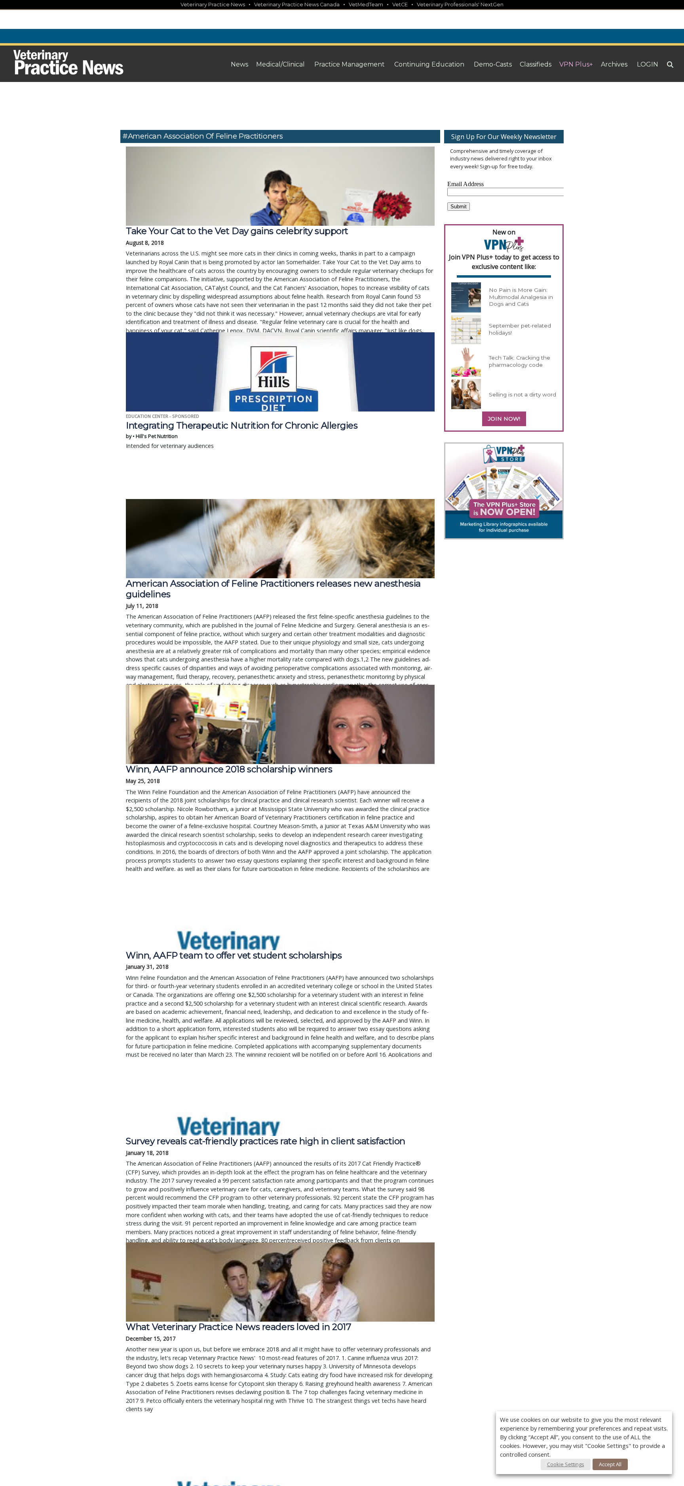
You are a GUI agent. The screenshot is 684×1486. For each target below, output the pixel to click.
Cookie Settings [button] (565, 1464)
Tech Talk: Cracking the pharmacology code (519, 361)
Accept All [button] (610, 1464)
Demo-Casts (493, 64)
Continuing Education (429, 64)
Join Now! (504, 418)
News (239, 64)
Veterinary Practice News (212, 5)
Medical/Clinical (280, 64)
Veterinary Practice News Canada (297, 5)
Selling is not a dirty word (522, 394)
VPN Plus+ (576, 64)
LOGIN (647, 64)
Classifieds (535, 64)
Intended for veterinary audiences (241, 435)
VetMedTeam (366, 5)
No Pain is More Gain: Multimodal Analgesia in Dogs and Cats (521, 297)
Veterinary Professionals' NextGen (460, 5)
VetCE (400, 5)
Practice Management (349, 64)
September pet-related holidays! (520, 329)
